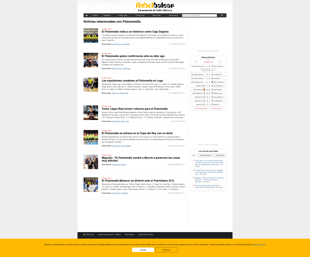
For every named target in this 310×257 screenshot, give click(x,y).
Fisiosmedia (126, 44)
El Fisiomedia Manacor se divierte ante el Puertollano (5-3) (138, 180)
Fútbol (95, 15)
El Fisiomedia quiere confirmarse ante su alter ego (133, 56)
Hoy (194, 155)
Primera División (208, 57)
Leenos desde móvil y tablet (109, 234)
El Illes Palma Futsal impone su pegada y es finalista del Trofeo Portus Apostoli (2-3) (209, 172)
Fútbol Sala (140, 15)
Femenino (107, 15)
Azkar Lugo (116, 93)
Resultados (173, 15)
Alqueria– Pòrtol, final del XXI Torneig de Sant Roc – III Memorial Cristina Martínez (209, 180)
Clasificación (216, 108)
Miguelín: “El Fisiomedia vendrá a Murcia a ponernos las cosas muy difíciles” (141, 159)
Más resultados (201, 108)
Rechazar (166, 250)
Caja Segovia (116, 44)
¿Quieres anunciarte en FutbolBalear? (208, 51)
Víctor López (125, 121)
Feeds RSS (90, 234)
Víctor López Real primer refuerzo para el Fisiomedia (135, 109)
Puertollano (124, 193)
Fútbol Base (122, 15)
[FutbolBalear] (87, 15)
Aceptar (143, 250)
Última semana (205, 155)
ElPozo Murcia (117, 68)
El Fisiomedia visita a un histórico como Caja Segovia (135, 31)
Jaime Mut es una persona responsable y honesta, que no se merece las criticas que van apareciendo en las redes (209, 162)
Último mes (220, 155)
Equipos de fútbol (145, 234)
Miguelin (123, 164)
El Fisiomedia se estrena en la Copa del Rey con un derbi (137, 133)
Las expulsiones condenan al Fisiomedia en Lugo (132, 80)
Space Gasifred (126, 146)
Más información (259, 244)
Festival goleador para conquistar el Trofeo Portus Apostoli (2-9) (207, 186)
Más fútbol (157, 15)
